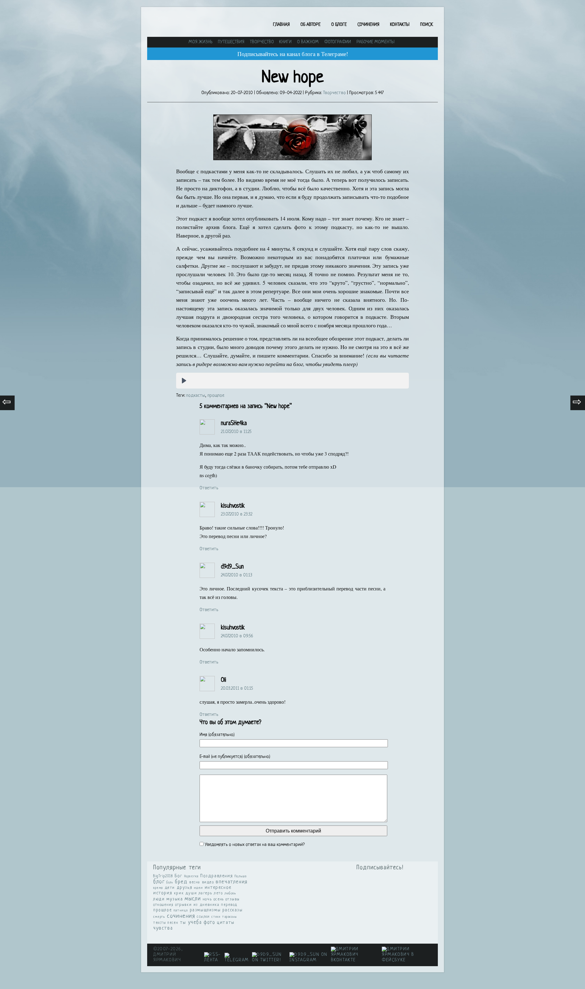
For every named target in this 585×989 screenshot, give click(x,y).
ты (183, 922)
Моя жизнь (200, 42)
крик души (185, 893)
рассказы (232, 910)
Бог (179, 876)
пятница (181, 910)
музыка (174, 899)
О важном (308, 42)
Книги (285, 42)
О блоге (339, 24)
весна (194, 882)
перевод (229, 905)
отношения (163, 905)
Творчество (262, 42)
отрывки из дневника (197, 905)
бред (181, 882)
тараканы (229, 917)
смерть (159, 917)
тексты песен (165, 923)
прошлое (215, 395)
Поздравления (216, 876)
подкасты (195, 395)
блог (159, 882)
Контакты (400, 24)
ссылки (203, 917)
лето (218, 893)
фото (209, 922)
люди (159, 899)
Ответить (209, 488)
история (162, 893)
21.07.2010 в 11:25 (236, 432)
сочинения (181, 916)
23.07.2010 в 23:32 (236, 514)
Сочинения (368, 24)
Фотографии (337, 42)
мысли (193, 899)
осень (219, 899)
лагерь (205, 893)
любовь (230, 893)
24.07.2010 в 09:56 (237, 636)
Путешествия (231, 42)
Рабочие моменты (375, 42)
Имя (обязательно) (217, 734)
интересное (218, 887)
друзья (185, 887)
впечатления (232, 882)
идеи (198, 888)
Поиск (426, 24)
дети (170, 887)
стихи (215, 917)
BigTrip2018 (163, 876)
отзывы (232, 899)
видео (208, 882)
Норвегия (191, 876)
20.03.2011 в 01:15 (237, 688)
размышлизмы (205, 910)
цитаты (226, 922)
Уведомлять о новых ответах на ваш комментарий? (255, 844)
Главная (281, 24)
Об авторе (310, 24)
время (158, 888)
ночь (207, 899)
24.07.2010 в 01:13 (236, 575)
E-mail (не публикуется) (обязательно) (235, 756)
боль (169, 882)
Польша (241, 876)
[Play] (184, 380)
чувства (163, 928)
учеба (195, 922)
